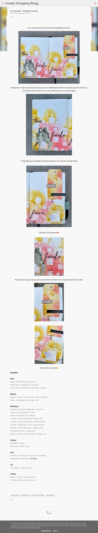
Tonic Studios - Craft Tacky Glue (21, 468)
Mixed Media (50, 495)
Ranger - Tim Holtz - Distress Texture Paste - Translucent (29, 397)
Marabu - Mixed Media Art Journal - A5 (23, 382)
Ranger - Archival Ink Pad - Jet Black (22, 415)
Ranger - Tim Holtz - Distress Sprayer (23, 477)
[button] (11, 17)
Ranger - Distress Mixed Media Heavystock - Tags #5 (28, 388)
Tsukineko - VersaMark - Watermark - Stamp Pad (26, 409)
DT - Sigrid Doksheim (37, 495)
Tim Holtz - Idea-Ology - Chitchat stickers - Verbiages (28, 455)
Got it (55, 531)
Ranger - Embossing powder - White (22, 412)
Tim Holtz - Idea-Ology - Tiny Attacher (22, 480)
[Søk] (41, 3)
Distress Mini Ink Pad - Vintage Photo (23, 431)
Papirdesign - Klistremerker (19, 458)
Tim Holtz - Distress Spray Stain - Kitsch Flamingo (27, 425)
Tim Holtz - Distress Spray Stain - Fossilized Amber (27, 422)
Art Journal (15, 495)
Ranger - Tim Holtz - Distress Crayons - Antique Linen (28, 434)
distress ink (25, 495)
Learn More (46, 531)
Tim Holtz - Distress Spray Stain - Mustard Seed (26, 418)
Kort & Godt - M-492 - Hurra (19, 446)
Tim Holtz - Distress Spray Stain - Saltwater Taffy (26, 428)
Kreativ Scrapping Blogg (21, 3)
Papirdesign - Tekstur (17, 443)
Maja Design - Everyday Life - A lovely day (24, 385)
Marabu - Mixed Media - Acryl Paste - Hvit (24, 400)
